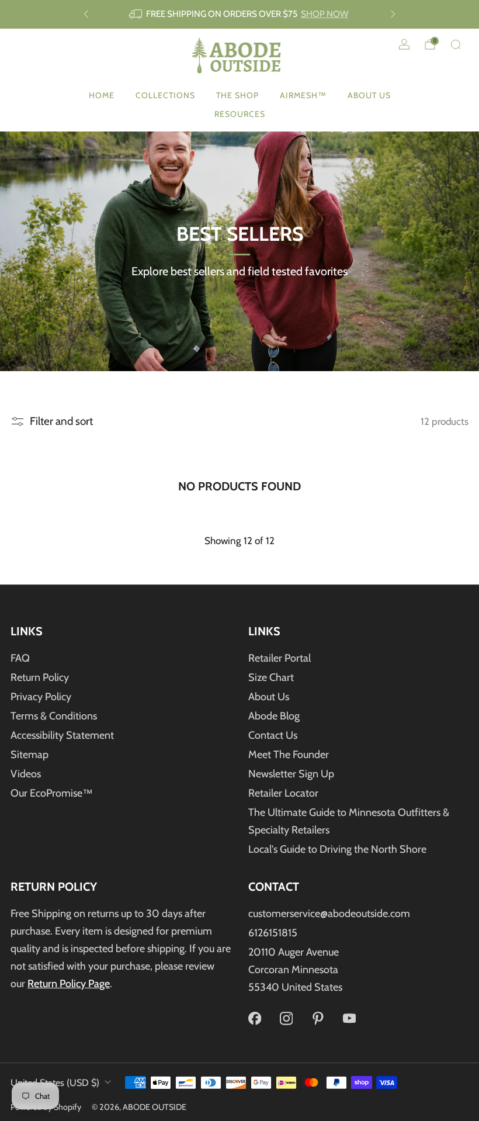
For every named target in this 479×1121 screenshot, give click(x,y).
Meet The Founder (288, 754)
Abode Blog (274, 716)
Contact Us (272, 735)
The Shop (237, 95)
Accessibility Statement (62, 735)
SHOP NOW (324, 13)
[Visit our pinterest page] (318, 1018)
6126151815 (272, 932)
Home (101, 95)
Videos (26, 773)
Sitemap (29, 754)
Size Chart (271, 677)
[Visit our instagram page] (286, 1018)
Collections (165, 95)
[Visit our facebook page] (254, 1018)
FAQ (20, 658)
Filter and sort (61, 421)
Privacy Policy (41, 696)
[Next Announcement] (393, 14)
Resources (239, 114)
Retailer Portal (279, 658)
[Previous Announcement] (85, 14)
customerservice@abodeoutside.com (329, 913)
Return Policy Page (68, 983)
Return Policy (40, 677)
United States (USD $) (55, 1082)
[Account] (404, 44)
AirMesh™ (303, 95)
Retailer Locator (283, 793)
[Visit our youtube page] (349, 1018)
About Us (369, 95)
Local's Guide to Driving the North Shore (337, 849)
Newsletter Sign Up (291, 773)
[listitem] (239, 14)
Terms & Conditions (54, 716)
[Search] (455, 44)
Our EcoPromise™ (52, 793)
